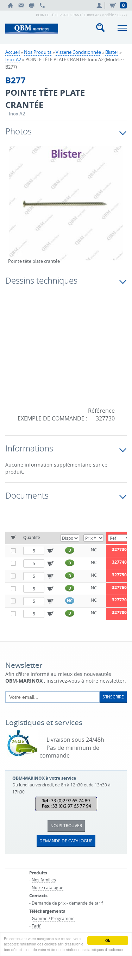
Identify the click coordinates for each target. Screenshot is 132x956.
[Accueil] (10, 5)
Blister (111, 52)
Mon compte (100, 5)
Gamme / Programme (53, 918)
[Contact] (21, 5)
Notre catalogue (47, 887)
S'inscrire (113, 696)
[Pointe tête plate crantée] (66, 208)
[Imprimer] (31, 5)
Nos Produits (37, 52)
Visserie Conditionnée (78, 52)
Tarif (36, 926)
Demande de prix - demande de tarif (67, 903)
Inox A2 (13, 59)
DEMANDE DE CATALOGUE (66, 840)
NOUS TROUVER (66, 825)
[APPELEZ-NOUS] (42, 5)
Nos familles (44, 879)
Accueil (12, 52)
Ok (107, 940)
